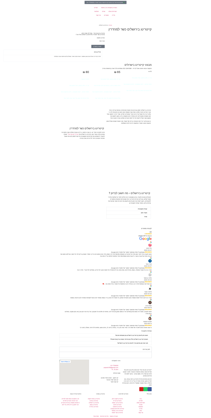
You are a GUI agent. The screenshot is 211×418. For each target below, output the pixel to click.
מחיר (145, 216)
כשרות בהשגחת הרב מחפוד (109, 7)
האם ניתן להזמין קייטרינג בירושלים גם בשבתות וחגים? (131, 335)
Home (110, 25)
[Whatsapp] (145, 389)
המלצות (96, 11)
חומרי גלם (144, 213)
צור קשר (98, 15)
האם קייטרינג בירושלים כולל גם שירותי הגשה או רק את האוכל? (129, 339)
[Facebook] (150, 389)
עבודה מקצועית (142, 209)
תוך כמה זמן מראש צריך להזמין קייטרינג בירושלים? (132, 343)
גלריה (113, 15)
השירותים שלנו (112, 11)
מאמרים (106, 15)
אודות (103, 11)
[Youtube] (141, 389)
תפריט (96, 7)
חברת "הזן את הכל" (73, 134)
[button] (2, 56)
